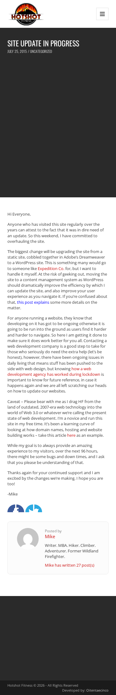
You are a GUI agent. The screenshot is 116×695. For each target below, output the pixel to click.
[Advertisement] (58, 125)
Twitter (20, 508)
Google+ (29, 508)
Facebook (11, 508)
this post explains (33, 302)
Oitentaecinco (97, 690)
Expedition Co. (51, 268)
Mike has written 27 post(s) (69, 565)
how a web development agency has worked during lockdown (53, 371)
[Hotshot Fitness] (26, 14)
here (71, 435)
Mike (50, 536)
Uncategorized (41, 51)
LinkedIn (38, 508)
